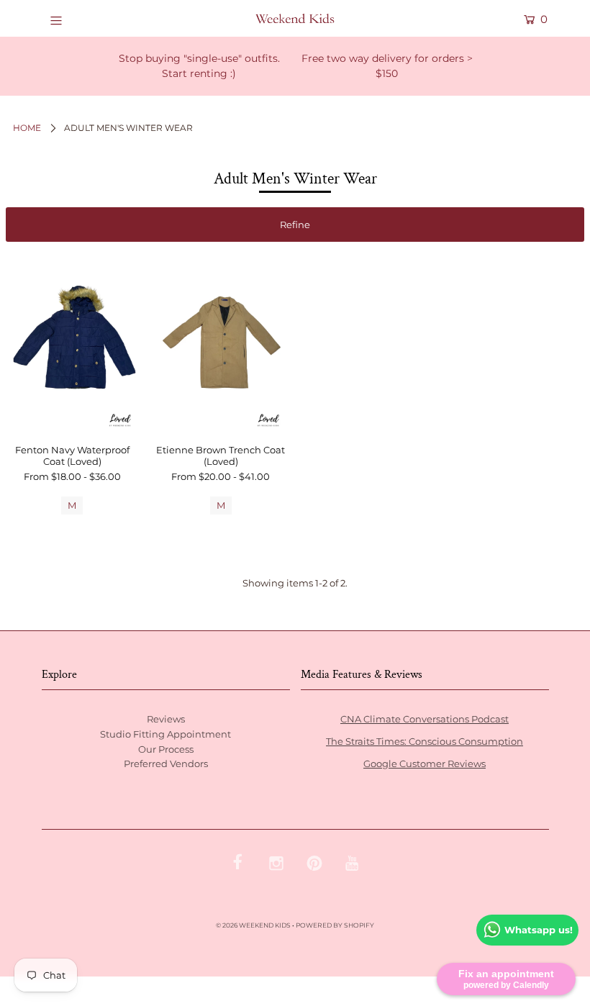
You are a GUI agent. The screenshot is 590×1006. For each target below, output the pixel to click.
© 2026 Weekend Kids (253, 925)
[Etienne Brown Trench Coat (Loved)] (221, 344)
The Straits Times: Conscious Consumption (424, 741)
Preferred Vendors (166, 763)
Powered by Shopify (335, 925)
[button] (295, 224)
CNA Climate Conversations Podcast (424, 719)
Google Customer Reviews (424, 763)
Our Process (166, 749)
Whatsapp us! (538, 929)
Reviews (166, 719)
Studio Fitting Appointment (165, 734)
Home (27, 127)
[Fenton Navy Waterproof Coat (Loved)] (72, 344)
